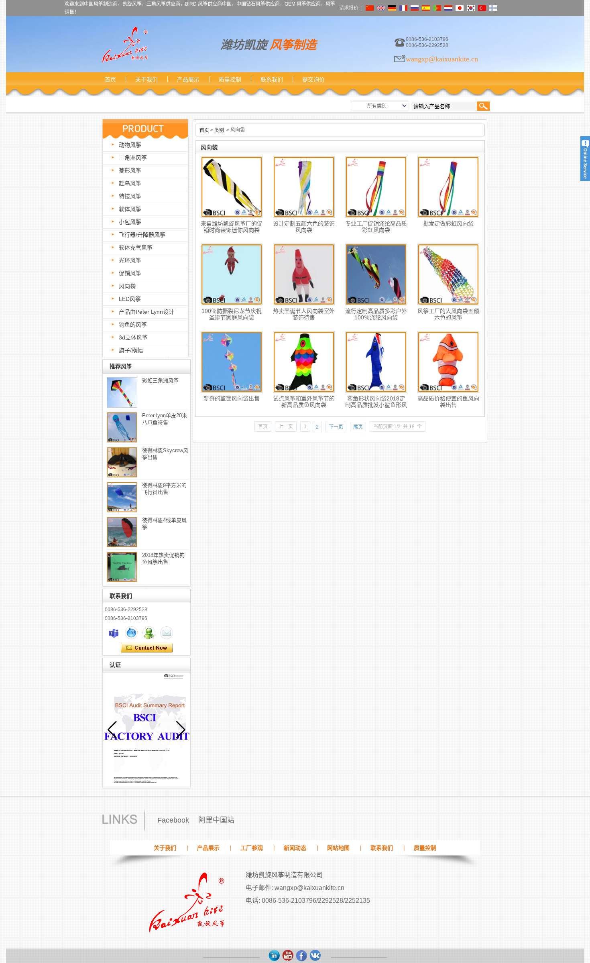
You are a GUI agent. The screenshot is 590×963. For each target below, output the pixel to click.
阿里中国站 (216, 820)
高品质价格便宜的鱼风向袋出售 (448, 401)
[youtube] (288, 955)
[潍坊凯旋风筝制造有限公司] (124, 45)
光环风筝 (130, 260)
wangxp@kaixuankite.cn (442, 59)
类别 (219, 130)
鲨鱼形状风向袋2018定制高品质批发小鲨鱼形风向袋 (376, 403)
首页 (110, 79)
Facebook (173, 820)
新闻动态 (295, 848)
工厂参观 (251, 848)
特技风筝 (130, 196)
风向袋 (127, 286)
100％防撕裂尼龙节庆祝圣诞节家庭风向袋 (231, 314)
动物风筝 (130, 145)
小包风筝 (130, 222)
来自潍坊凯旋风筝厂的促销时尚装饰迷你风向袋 (231, 226)
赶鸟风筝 (130, 183)
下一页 (336, 427)
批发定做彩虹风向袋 (448, 223)
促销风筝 (130, 273)
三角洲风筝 (133, 157)
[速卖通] (315, 955)
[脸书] (301, 955)
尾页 (358, 427)
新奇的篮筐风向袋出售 (231, 398)
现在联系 (147, 648)
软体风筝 (130, 209)
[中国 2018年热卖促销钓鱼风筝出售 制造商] (122, 567)
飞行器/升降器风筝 (142, 235)
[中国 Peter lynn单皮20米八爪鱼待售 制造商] (122, 427)
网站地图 (338, 848)
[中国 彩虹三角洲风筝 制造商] (122, 392)
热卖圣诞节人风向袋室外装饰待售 (304, 314)
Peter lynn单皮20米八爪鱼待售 (164, 418)
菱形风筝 (130, 170)
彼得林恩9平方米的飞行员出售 (164, 488)
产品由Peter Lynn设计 (146, 312)
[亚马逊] (274, 955)
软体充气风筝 (136, 247)
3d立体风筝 (133, 337)
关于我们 (146, 79)
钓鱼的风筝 (133, 324)
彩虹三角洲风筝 (160, 381)
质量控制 (230, 79)
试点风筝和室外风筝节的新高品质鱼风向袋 (304, 401)
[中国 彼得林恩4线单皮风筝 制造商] (122, 532)
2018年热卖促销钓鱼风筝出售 (163, 558)
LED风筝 (130, 299)
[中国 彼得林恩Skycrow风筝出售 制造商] (122, 462)
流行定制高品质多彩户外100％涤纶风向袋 (376, 314)
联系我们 (271, 79)
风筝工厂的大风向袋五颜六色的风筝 (448, 314)
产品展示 (188, 79)
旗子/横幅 (131, 350)
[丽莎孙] (113, 632)
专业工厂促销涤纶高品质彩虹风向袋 (376, 226)
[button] (180, 730)
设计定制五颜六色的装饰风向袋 (304, 226)
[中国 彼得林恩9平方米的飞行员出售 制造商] (122, 497)
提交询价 (313, 79)
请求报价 (348, 8)
